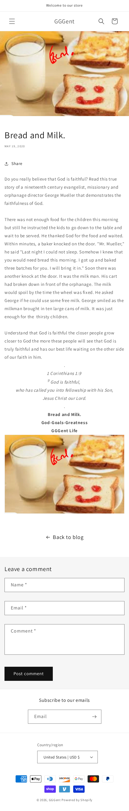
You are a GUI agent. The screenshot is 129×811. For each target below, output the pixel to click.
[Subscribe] (94, 717)
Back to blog (68, 537)
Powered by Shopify (77, 800)
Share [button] (16, 163)
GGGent (55, 800)
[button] (12, 21)
